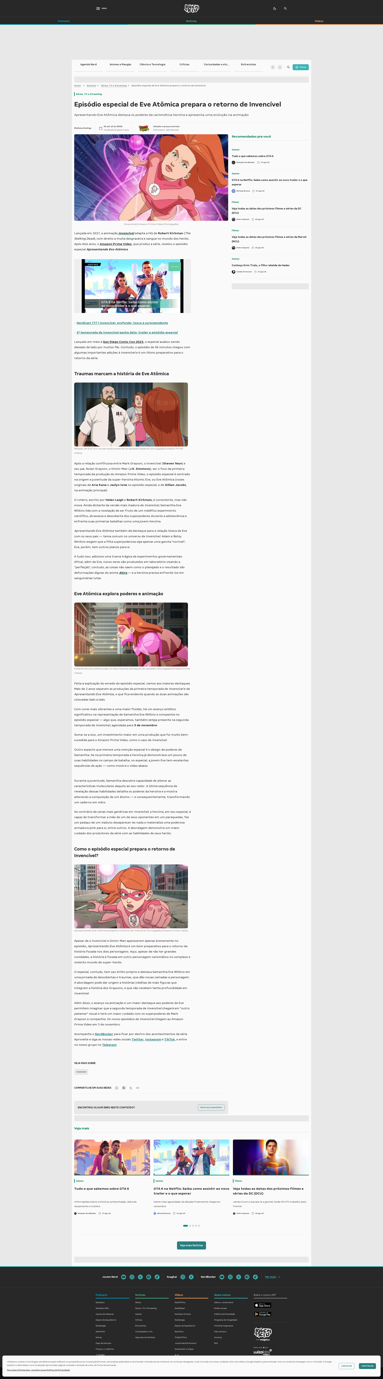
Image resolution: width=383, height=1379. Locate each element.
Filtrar (303, 67)
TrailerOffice (181, 1337)
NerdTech (100, 1332)
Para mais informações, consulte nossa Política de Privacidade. (38, 1370)
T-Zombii (100, 1355)
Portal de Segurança (223, 1326)
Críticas (138, 1320)
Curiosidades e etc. (144, 1332)
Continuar (367, 1366)
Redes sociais (220, 1308)
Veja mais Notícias (191, 1245)
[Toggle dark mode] (274, 8)
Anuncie (218, 1337)
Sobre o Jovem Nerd (223, 1302)
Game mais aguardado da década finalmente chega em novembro (187, 1204)
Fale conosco (220, 1332)
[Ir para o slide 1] (185, 1226)
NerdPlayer (180, 1308)
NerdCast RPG (102, 1308)
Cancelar (346, 1366)
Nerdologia (101, 1326)
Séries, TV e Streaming (114, 85)
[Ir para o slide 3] (193, 1226)
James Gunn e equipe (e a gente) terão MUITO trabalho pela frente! (269, 1204)
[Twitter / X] (130, 1088)
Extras (99, 1337)
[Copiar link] (137, 1088)
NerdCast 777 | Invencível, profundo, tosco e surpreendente (122, 322)
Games (235, 149)
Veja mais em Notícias (145, 1337)
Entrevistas (140, 1326)
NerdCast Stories (183, 1314)
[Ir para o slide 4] (196, 1226)
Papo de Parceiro (103, 1343)
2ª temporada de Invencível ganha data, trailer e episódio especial (127, 332)
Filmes (235, 202)
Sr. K (177, 1355)
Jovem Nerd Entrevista (185, 1343)
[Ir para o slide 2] (190, 1226)
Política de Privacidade (224, 1314)
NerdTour (179, 1332)
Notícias (91, 85)
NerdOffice (180, 1302)
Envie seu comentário (211, 1107)
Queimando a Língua (184, 1349)
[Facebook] (124, 1088)
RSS (216, 1343)
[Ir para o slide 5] (199, 1226)
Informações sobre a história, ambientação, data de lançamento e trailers (105, 1204)
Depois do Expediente (106, 1320)
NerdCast (100, 1302)
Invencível (81, 1072)
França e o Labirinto (105, 1349)
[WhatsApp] (116, 1088)
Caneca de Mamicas (105, 1314)
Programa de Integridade (225, 1320)
